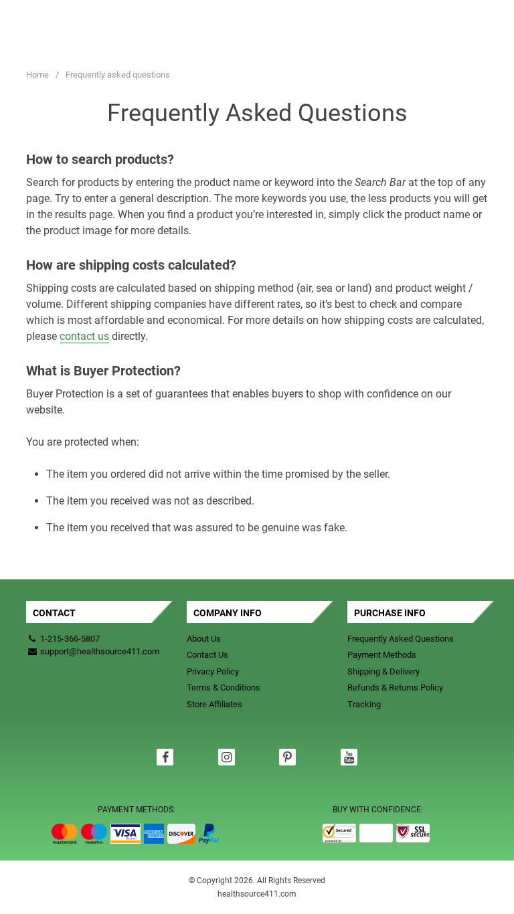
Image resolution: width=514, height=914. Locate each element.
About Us (204, 639)
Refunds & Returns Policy (395, 687)
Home (37, 75)
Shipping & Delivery (383, 671)
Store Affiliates (214, 704)
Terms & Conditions (223, 687)
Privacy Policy (213, 671)
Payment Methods (381, 655)
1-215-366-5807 (70, 639)
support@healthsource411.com (98, 651)
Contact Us (207, 655)
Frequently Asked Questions (400, 639)
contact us (84, 336)
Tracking (364, 704)
